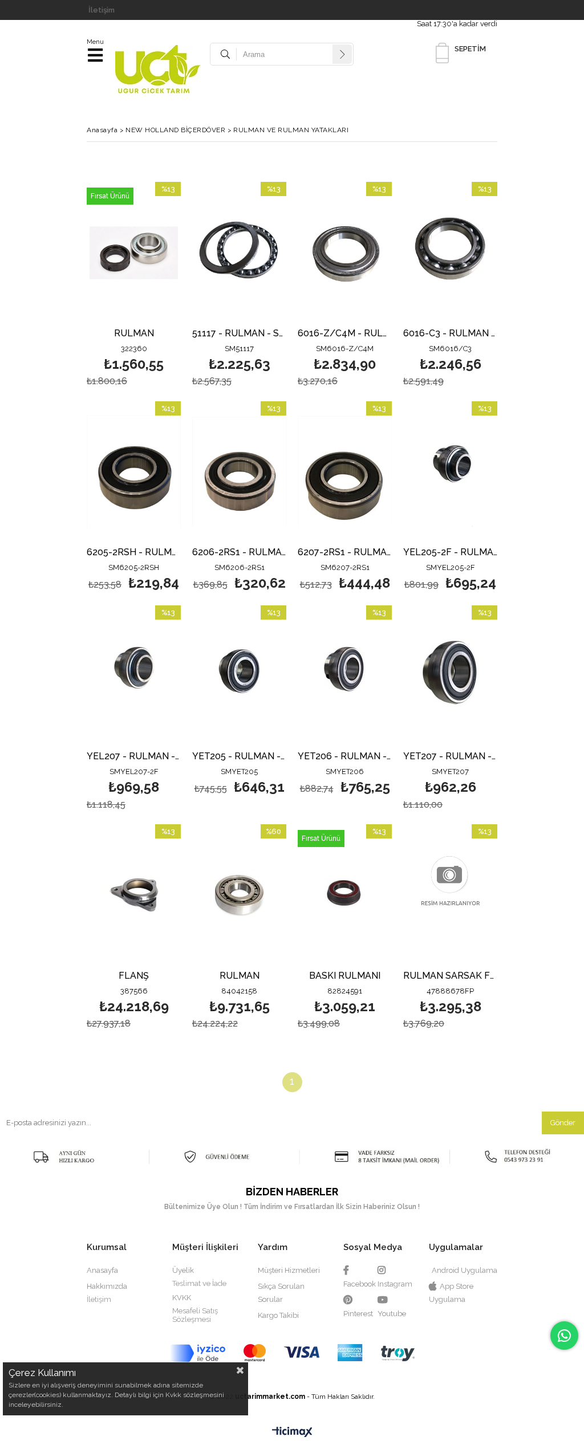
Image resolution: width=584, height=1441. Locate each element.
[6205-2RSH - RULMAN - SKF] (134, 472)
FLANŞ (134, 976)
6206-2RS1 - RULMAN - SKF (239, 552)
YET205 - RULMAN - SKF (239, 757)
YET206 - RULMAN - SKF (345, 757)
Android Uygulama (464, 1270)
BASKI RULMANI (344, 976)
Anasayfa (102, 1270)
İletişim (101, 10)
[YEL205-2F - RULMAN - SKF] (450, 472)
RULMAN (134, 334)
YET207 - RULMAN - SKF (450, 757)
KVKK (181, 1297)
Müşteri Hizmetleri (289, 1270)
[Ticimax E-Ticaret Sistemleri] (292, 1432)
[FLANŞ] (134, 895)
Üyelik (183, 1270)
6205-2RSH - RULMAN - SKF (134, 552)
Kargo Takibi (278, 1315)
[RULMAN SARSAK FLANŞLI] (450, 895)
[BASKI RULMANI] (345, 895)
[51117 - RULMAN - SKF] (239, 252)
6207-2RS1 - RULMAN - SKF (345, 552)
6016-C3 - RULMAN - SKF (450, 334)
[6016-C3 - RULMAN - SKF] (450, 252)
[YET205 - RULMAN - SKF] (239, 676)
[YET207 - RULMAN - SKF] (450, 676)
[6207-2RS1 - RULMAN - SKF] (345, 472)
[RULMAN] (134, 252)
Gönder (562, 1122)
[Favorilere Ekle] (134, 286)
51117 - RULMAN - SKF (239, 334)
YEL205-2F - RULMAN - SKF (450, 552)
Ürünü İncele (152, 286)
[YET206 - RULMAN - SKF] (345, 676)
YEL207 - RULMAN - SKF (134, 757)
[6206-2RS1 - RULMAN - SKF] (239, 472)
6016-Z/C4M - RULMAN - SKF (345, 334)
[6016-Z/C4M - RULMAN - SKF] (345, 252)
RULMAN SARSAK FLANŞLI (450, 976)
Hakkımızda (107, 1286)
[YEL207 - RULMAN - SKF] (134, 676)
